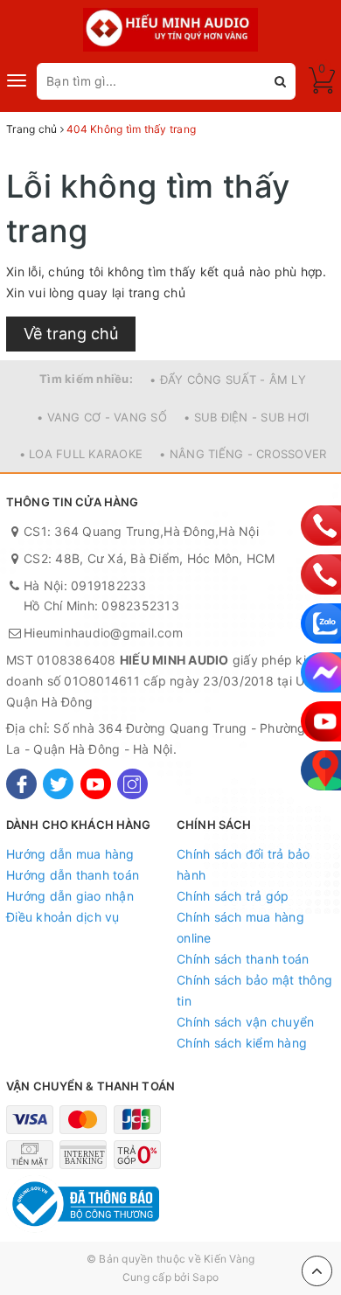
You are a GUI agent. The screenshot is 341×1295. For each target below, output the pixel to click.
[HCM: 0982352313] (321, 574)
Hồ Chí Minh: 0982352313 (101, 605)
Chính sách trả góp (233, 895)
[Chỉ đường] (321, 770)
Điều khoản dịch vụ (63, 916)
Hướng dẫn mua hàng (70, 853)
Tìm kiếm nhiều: (86, 379)
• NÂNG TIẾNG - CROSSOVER (242, 454)
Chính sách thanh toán (243, 958)
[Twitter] (58, 784)
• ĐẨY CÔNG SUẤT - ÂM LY (228, 379)
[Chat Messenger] (321, 672)
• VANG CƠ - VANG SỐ (102, 417)
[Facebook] (21, 784)
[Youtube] (95, 784)
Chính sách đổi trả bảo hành (243, 864)
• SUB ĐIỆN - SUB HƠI (246, 417)
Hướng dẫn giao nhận (70, 895)
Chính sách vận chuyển (245, 1021)
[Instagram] (132, 784)
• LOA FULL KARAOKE (81, 454)
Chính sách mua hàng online (240, 927)
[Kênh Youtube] (321, 721)
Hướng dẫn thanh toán (72, 874)
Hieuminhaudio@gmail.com (103, 632)
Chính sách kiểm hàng (242, 1042)
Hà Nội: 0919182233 (85, 585)
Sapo (205, 1277)
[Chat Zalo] (321, 623)
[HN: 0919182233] (321, 525)
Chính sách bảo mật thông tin (254, 990)
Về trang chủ (71, 333)
